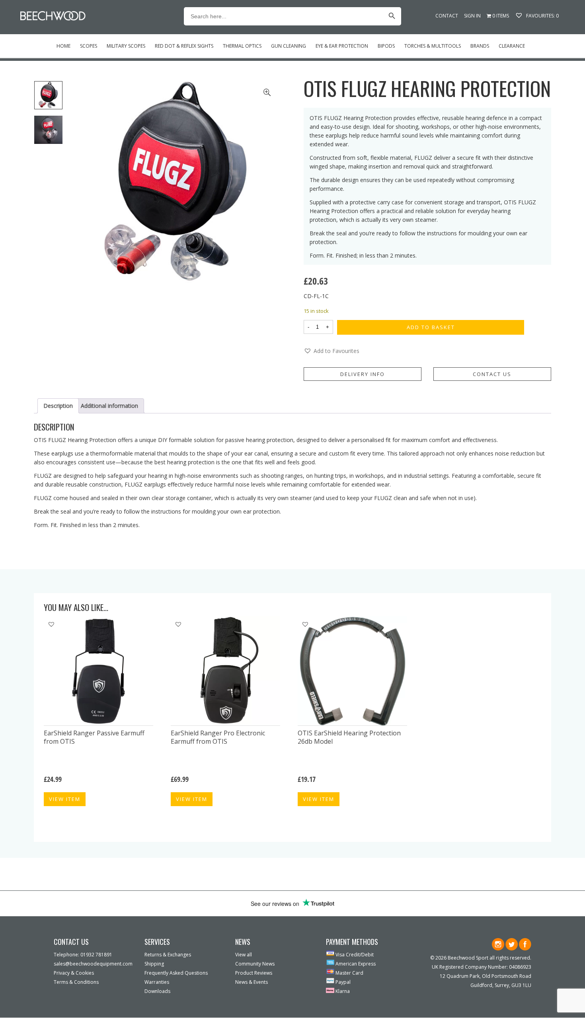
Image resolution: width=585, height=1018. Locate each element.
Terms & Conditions (76, 982)
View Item (64, 799)
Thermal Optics (242, 46)
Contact (446, 15)
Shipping (154, 963)
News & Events (251, 982)
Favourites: (542, 15)
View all (243, 954)
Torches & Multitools (432, 46)
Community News (255, 963)
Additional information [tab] (109, 405)
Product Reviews (253, 973)
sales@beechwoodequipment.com (93, 963)
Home (63, 46)
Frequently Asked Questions (176, 973)
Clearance (512, 46)
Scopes (88, 46)
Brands (479, 46)
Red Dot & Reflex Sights (184, 46)
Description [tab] (58, 405)
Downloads (157, 991)
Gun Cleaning (288, 46)
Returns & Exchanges (167, 954)
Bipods (386, 46)
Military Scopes (126, 46)
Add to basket (431, 327)
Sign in (472, 15)
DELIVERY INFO (362, 374)
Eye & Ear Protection (342, 46)
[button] (331, 351)
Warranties (156, 982)
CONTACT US (492, 374)
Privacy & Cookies (74, 973)
